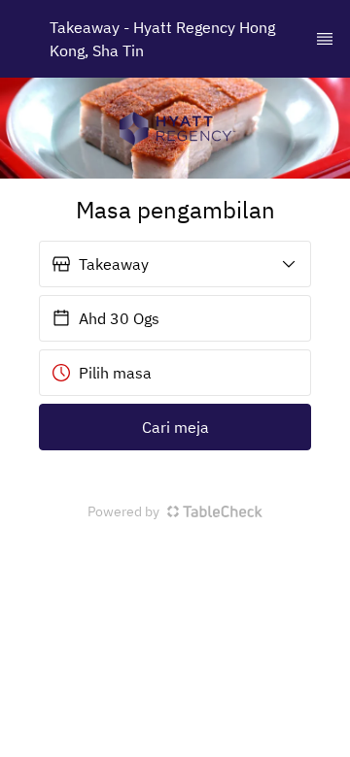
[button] (175, 264)
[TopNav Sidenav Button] (324, 39)
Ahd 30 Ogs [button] (119, 318)
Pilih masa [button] (115, 372)
